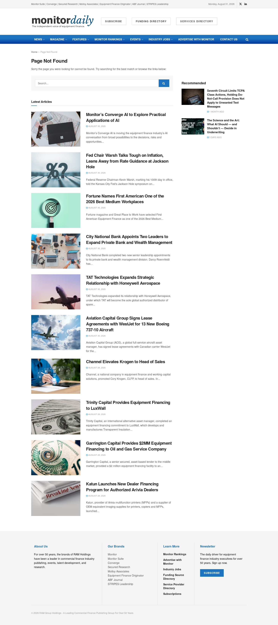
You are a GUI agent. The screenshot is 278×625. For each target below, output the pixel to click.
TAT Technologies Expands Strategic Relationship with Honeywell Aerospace (123, 280)
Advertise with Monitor (196, 39)
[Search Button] (247, 39)
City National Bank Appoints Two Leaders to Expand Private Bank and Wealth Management (129, 239)
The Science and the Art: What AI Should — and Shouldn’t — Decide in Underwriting (223, 126)
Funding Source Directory (173, 576)
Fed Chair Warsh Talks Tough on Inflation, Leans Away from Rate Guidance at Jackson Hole (127, 161)
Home (34, 51)
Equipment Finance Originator (115, 3)
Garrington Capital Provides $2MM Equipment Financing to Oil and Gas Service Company (129, 446)
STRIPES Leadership (158, 3)
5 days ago (215, 137)
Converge (52, 3)
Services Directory (196, 21)
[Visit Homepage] (62, 21)
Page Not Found (48, 51)
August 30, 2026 (97, 126)
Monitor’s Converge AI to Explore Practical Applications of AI (126, 117)
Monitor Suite (38, 3)
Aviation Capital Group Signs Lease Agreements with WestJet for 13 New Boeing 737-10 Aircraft (127, 324)
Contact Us (228, 39)
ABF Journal (138, 3)
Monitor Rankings (108, 39)
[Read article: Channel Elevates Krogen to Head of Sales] (55, 376)
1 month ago (216, 111)
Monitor (112, 554)
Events (135, 39)
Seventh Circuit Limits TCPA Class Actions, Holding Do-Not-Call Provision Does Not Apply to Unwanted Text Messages (226, 98)
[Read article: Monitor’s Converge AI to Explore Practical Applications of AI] (55, 129)
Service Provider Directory (173, 586)
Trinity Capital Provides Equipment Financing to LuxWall (128, 405)
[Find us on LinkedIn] (246, 4)
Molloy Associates (89, 3)
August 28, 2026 (97, 367)
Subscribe (113, 21)
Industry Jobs (159, 39)
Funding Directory (151, 21)
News (38, 39)
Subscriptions (172, 594)
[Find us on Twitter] (240, 4)
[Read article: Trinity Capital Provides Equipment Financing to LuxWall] (55, 416)
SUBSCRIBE (212, 573)
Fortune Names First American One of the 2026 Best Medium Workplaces (125, 199)
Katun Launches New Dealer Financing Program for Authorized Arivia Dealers (122, 487)
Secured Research (68, 3)
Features (79, 39)
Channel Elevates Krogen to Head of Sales (125, 361)
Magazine (57, 39)
